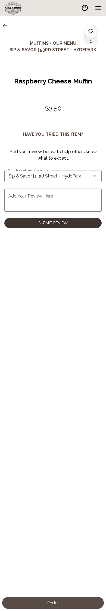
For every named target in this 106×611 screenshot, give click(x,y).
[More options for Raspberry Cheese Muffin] (90, 31)
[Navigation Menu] (98, 8)
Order (53, 602)
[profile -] (85, 8)
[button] (6, 26)
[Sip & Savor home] (28, 8)
